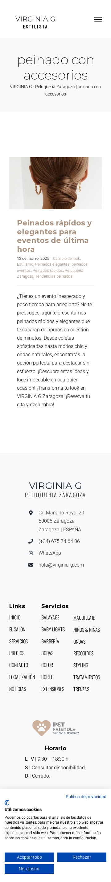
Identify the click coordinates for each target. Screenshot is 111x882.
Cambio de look (66, 258)
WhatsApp (50, 553)
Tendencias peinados (53, 276)
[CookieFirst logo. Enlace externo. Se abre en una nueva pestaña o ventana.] (7, 803)
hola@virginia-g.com (61, 565)
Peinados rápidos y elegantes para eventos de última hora (55, 183)
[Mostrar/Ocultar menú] (98, 19)
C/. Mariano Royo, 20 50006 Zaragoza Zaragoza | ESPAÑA (61, 521)
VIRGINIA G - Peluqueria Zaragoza (42, 86)
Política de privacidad (86, 796)
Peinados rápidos (48, 270)
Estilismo (25, 264)
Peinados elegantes (52, 264)
